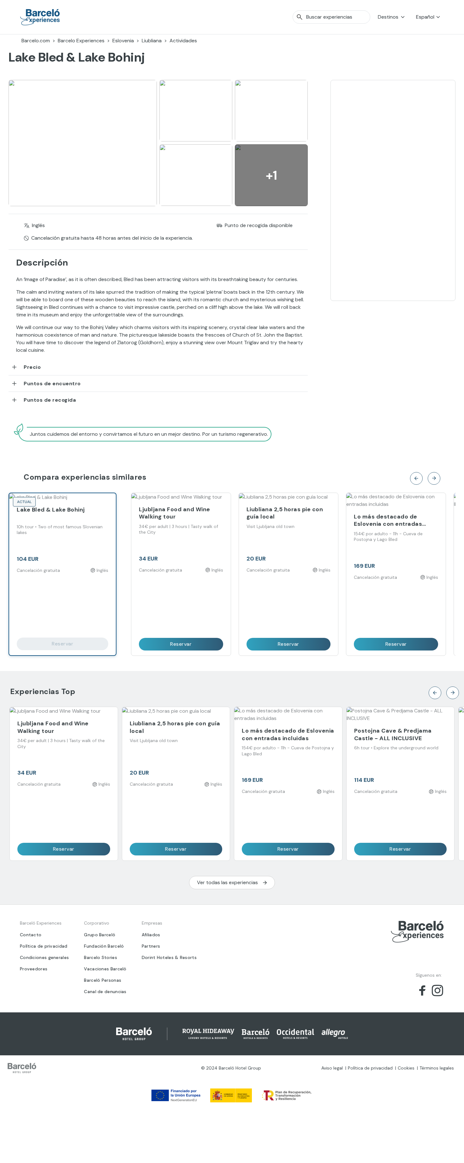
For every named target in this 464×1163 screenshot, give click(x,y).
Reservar (62, 643)
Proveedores (33, 969)
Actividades (183, 40)
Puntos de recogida (50, 400)
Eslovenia (123, 40)
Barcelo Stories (100, 957)
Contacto (30, 935)
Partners (151, 946)
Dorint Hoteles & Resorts (169, 957)
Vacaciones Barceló (105, 969)
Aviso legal (332, 1068)
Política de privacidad (44, 946)
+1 (271, 175)
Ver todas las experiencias (227, 882)
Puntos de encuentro (52, 383)
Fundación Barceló (104, 946)
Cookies (406, 1068)
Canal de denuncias (105, 991)
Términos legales (436, 1068)
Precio (32, 367)
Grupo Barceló (99, 935)
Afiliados (151, 935)
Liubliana (152, 40)
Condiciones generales (44, 957)
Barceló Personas (102, 980)
